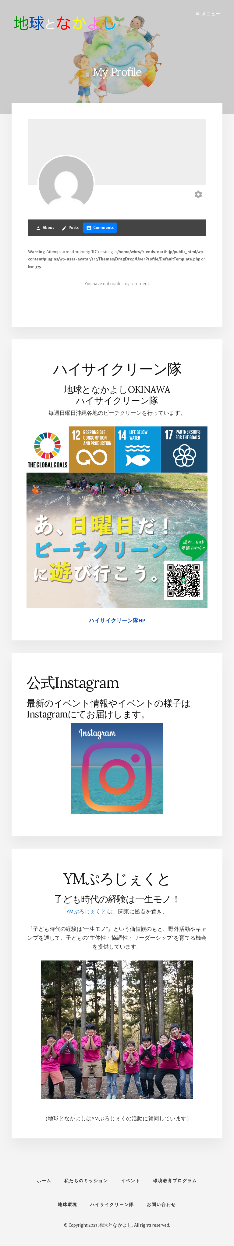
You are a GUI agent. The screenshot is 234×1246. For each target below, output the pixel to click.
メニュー (211, 14)
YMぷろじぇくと (86, 912)
